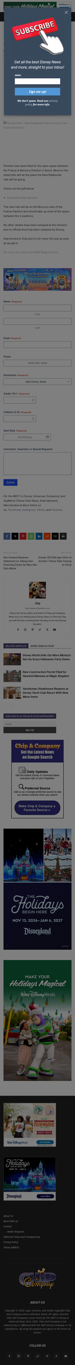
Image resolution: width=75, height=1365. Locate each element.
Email (18, 75)
